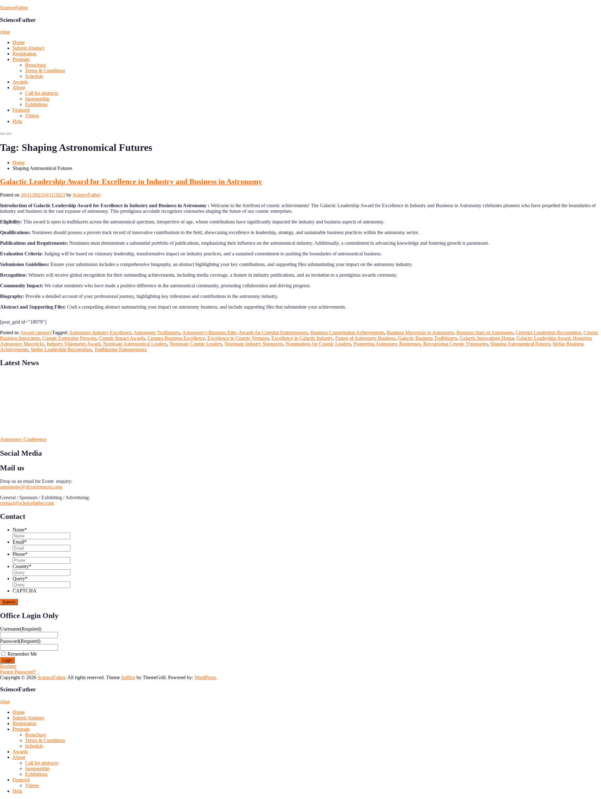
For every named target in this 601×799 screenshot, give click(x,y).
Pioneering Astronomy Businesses (387, 343)
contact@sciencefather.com (27, 503)
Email (20, 542)
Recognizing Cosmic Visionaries (455, 343)
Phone (20, 554)
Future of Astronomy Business (365, 338)
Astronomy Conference (23, 439)
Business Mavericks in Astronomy (420, 332)
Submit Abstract (28, 48)
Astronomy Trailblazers (157, 332)
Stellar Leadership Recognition (61, 349)
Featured (21, 110)
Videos (32, 115)
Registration (24, 53)
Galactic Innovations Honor (487, 338)
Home (19, 42)
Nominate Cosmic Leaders (195, 343)
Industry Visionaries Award (73, 343)
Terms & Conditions (45, 70)
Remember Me (22, 654)
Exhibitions (36, 104)
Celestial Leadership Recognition (548, 332)
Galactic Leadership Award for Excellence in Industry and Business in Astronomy (131, 181)
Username (20, 629)
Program (21, 59)
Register (8, 666)
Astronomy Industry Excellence (100, 332)
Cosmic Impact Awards (122, 338)
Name (20, 529)
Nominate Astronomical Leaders (135, 343)
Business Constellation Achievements (347, 332)
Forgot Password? (18, 671)
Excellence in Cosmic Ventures (238, 338)
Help (17, 121)
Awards (20, 82)
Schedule (34, 76)
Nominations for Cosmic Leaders (318, 343)
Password (20, 641)
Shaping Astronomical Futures (520, 343)
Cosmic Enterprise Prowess (69, 338)
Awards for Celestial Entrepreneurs (273, 332)
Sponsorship (37, 98)
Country (22, 566)
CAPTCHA (25, 590)
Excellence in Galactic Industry (302, 338)
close (5, 31)
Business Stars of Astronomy (484, 332)
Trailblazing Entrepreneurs (120, 349)
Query (20, 578)
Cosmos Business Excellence (176, 338)
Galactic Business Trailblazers (427, 338)
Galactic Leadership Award (543, 338)
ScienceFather (14, 7)
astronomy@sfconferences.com (31, 486)
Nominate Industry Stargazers (253, 343)
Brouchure (35, 65)
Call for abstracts (41, 93)
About (19, 87)
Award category (36, 332)
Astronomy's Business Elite (209, 332)
